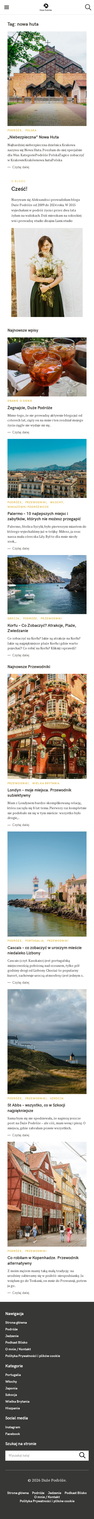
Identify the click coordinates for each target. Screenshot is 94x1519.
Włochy (56, 502)
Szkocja (57, 1098)
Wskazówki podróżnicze (28, 506)
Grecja (13, 618)
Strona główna (16, 1322)
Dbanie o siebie (20, 400)
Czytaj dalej (20, 167)
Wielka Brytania (46, 783)
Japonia (11, 1388)
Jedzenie (12, 1336)
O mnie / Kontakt (18, 1349)
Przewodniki (36, 502)
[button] (46, 7)
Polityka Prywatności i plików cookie (32, 1356)
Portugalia (34, 940)
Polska (31, 130)
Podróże (14, 130)
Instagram (12, 1427)
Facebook (12, 1434)
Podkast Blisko (16, 1342)
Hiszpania (12, 1408)
